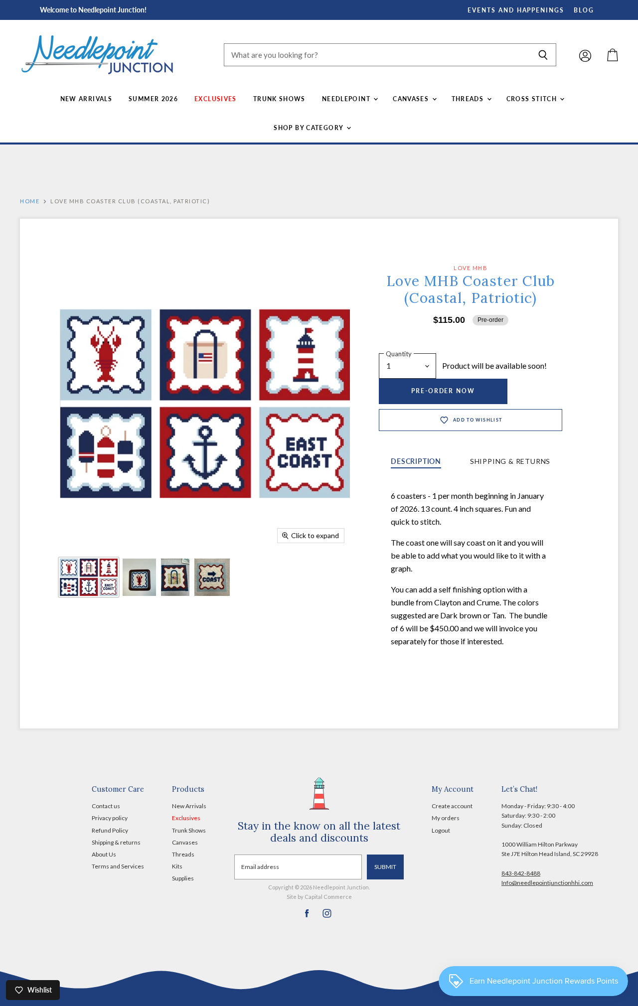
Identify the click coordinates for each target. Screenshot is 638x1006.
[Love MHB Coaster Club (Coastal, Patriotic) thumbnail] (89, 577)
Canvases (412, 99)
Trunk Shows (279, 99)
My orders (446, 818)
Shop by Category (309, 128)
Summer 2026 (153, 99)
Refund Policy (110, 830)
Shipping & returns (116, 842)
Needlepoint (347, 99)
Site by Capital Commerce (319, 896)
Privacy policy (110, 818)
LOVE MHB (470, 268)
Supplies (183, 878)
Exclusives (215, 99)
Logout (441, 830)
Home (29, 201)
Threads (469, 99)
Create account (452, 806)
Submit (385, 866)
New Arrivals (86, 99)
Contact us (106, 806)
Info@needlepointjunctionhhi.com (547, 882)
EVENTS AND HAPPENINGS (516, 10)
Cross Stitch (532, 99)
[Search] (543, 54)
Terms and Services (118, 866)
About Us (104, 854)
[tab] (416, 462)
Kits (177, 866)
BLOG (584, 10)
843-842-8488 (520, 873)
